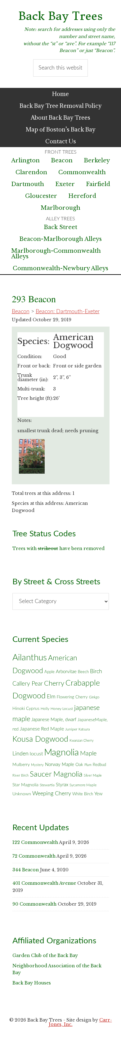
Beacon (20, 311)
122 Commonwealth (35, 842)
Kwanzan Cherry (81, 740)
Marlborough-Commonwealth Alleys (56, 253)
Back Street (60, 227)
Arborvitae (66, 671)
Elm (51, 696)
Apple (49, 672)
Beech (83, 672)
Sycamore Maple (82, 785)
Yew (98, 794)
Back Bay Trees (60, 16)
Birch (96, 671)
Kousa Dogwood (40, 739)
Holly (45, 709)
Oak (79, 765)
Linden (20, 753)
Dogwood (29, 696)
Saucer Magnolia (56, 774)
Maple (88, 753)
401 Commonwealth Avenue (44, 883)
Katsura (84, 729)
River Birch (20, 775)
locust (36, 753)
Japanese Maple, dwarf (53, 719)
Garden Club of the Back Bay (45, 955)
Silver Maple (93, 775)
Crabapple (82, 683)
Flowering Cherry (72, 697)
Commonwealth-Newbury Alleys (60, 268)
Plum (88, 765)
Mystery (37, 765)
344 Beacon (25, 870)
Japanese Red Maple (42, 728)
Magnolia (61, 752)
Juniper (71, 729)
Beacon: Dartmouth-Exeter (68, 311)
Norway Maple (59, 764)
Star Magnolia (25, 785)
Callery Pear (27, 684)
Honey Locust (62, 709)
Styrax (62, 785)
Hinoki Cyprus (25, 708)
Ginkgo (94, 697)
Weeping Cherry (51, 794)
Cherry (54, 683)
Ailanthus (29, 657)
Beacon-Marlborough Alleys (60, 239)
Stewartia (47, 785)
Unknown (21, 794)
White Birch (82, 794)
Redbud (99, 765)
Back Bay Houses (31, 983)
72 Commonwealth (34, 856)
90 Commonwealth (34, 904)
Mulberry (21, 765)
